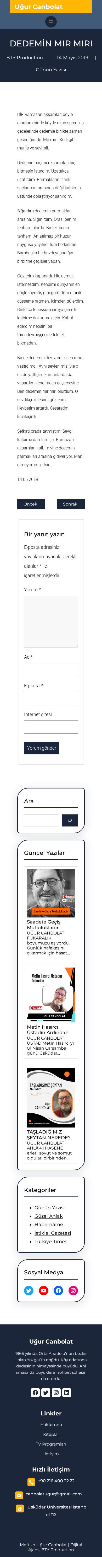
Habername (49, 1224)
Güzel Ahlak (49, 1216)
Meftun (27, 1544)
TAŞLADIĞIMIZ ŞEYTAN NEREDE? (49, 1135)
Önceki (31, 504)
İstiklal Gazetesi (53, 1233)
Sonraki (70, 504)
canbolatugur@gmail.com (54, 1493)
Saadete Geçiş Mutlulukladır (43, 925)
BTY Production (57, 1549)
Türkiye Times (51, 1241)
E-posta (33, 685)
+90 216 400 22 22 (56, 1480)
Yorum (32, 589)
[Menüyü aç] (51, 22)
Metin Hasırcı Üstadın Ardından (48, 1030)
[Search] (70, 820)
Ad (28, 657)
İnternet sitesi (38, 714)
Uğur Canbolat (39, 6)
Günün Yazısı (51, 70)
